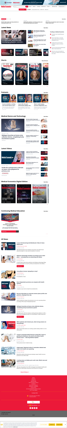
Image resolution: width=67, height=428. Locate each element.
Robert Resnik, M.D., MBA (22, 246)
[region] (33, 424)
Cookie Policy (15, 426)
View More (64, 19)
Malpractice (46, 9)
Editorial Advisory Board (33, 382)
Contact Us (33, 380)
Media (34, 6)
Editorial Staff (33, 381)
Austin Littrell (28, 159)
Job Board (33, 383)
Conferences (43, 6)
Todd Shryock (28, 121)
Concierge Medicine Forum (35, 9)
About (33, 377)
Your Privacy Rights (33, 390)
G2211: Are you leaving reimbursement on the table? (55, 22)
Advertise (33, 378)
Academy (38, 6)
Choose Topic (22, 9)
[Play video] (13, 157)
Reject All (52, 424)
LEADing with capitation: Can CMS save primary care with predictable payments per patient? (10, 23)
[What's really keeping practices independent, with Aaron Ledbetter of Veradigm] (40, 98)
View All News (24, 372)
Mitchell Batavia (20, 273)
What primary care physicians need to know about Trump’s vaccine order (32, 23)
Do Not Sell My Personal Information (33, 388)
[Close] (65, 424)
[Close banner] (65, 1)
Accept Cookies (59, 424)
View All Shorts (45, 60)
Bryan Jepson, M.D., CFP (29, 164)
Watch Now (6, 173)
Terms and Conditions (33, 385)
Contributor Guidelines (33, 386)
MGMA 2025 (42, 9)
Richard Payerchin (28, 175)
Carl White (20, 285)
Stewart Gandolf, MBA (22, 325)
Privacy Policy (33, 387)
